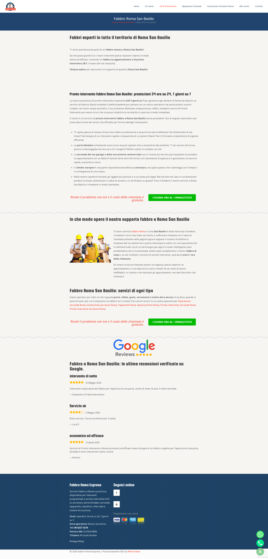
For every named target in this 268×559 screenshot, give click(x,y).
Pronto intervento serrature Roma (87, 308)
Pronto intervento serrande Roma (178, 305)
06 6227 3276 (81, 527)
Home (114, 22)
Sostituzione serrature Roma (102, 305)
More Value (134, 551)
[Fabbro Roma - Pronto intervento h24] (10, 6)
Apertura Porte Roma (148, 305)
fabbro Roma (138, 231)
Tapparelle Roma (127, 305)
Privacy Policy (77, 541)
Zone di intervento (126, 22)
